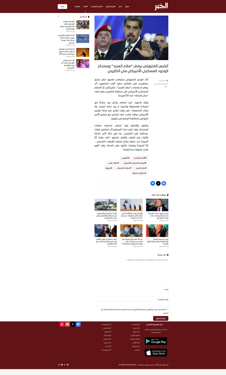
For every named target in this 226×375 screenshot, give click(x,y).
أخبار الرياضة (136, 346)
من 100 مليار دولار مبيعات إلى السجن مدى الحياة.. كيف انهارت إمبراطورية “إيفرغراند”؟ (132, 241)
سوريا (127, 6)
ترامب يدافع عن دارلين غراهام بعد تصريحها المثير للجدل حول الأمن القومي (106, 241)
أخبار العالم (136, 343)
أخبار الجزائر (107, 335)
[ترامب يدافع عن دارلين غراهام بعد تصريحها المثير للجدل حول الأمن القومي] (106, 230)
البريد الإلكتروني (162, 299)
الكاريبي (125, 158)
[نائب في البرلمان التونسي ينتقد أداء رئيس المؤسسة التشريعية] (82, 63)
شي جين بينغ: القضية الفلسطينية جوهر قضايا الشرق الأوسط (157, 241)
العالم (85, 6)
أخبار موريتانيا (106, 350)
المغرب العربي (97, 6)
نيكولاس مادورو (138, 173)
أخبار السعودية (106, 324)
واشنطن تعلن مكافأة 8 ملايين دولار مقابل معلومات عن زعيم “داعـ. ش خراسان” (132, 216)
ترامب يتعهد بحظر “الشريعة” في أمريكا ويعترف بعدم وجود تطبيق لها (157, 216)
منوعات (77, 6)
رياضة (62, 6)
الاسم (166, 289)
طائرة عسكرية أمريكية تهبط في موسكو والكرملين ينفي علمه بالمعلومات (106, 216)
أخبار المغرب (107, 339)
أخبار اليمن (107, 332)
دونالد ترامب (113, 163)
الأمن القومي (139, 158)
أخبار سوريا (136, 332)
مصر (120, 6)
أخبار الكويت (107, 328)
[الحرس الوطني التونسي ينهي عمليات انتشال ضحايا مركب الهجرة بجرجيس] (82, 38)
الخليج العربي (110, 6)
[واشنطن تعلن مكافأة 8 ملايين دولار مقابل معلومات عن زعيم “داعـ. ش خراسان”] (131, 205)
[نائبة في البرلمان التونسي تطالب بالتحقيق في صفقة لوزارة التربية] (82, 24)
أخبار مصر (137, 328)
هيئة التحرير (162, 80)
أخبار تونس (107, 343)
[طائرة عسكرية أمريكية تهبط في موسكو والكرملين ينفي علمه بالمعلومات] (106, 205)
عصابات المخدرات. (123, 168)
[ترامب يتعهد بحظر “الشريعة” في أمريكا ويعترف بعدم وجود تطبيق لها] (157, 205)
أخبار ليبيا (108, 346)
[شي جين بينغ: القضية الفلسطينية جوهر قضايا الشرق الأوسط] (157, 230)
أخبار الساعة (136, 324)
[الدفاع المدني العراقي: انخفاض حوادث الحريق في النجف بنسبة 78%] (82, 52)
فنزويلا (108, 168)
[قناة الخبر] (161, 6)
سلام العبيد (140, 168)
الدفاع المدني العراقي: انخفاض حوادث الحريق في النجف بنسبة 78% (66, 51)
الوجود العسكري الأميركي (134, 163)
